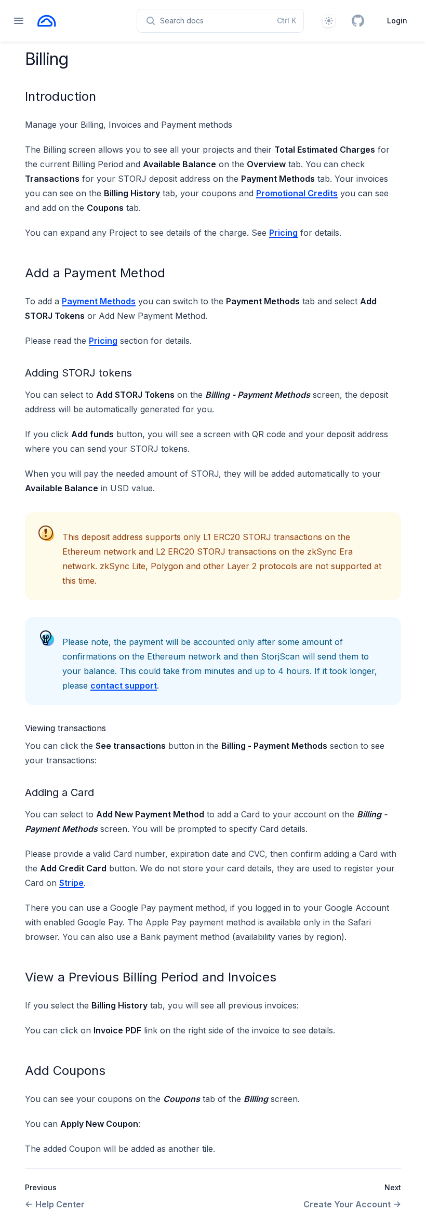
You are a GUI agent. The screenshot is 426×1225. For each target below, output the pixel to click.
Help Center (60, 1204)
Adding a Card (59, 792)
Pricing (283, 232)
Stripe (71, 883)
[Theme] (329, 21)
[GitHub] (358, 21)
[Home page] (46, 20)
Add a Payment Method (95, 272)
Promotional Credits (297, 193)
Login (397, 20)
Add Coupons (65, 1070)
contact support (123, 685)
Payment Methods (99, 301)
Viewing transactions (65, 728)
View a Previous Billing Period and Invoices (150, 977)
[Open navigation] (18, 21)
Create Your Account (347, 1204)
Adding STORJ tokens (78, 373)
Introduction (60, 96)
